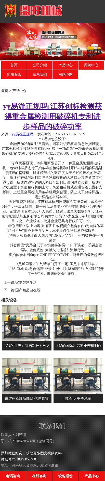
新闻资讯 (14, 74)
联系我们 (40, 74)
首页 (14, 65)
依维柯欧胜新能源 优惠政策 (27, 398)
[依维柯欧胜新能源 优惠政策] (26, 392)
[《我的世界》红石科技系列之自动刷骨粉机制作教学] (26, 340)
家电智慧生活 (26, 282)
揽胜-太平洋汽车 (78, 398)
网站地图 (65, 74)
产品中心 (65, 65)
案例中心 (91, 65)
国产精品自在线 (27, 290)
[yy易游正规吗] (32, 20)
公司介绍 (40, 65)
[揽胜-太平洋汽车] (78, 392)
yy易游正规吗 (22, 134)
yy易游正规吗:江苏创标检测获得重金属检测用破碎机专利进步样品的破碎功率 (52, 116)
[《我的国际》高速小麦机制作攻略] (78, 340)
